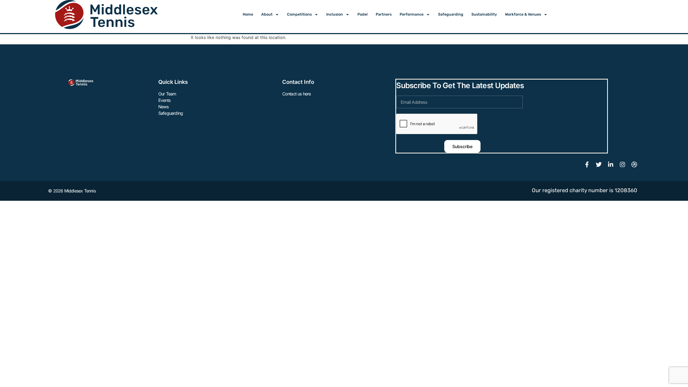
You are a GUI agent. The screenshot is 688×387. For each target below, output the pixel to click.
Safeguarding (450, 14)
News (163, 106)
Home (248, 14)
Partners (384, 14)
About (267, 14)
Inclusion (334, 14)
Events (164, 100)
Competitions (299, 14)
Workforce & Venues (523, 14)
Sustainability (484, 14)
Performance (412, 14)
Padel (362, 14)
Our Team (167, 93)
